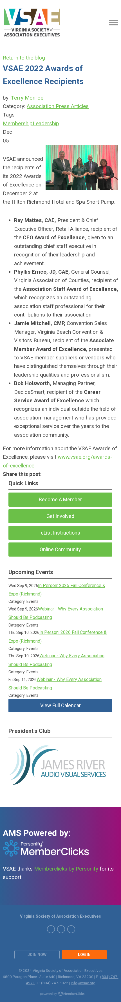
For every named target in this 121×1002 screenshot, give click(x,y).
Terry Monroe (27, 98)
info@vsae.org (83, 983)
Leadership (46, 123)
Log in (84, 954)
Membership (18, 123)
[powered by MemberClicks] (60, 994)
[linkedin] (61, 929)
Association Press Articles (58, 106)
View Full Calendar (60, 705)
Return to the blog (24, 57)
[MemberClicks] (32, 22)
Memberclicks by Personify (66, 868)
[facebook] (71, 929)
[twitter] (51, 929)
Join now (37, 954)
